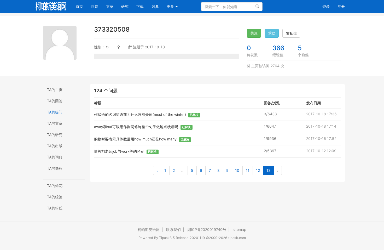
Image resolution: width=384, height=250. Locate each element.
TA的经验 (54, 197)
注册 (341, 6)
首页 (81, 6)
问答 (94, 6)
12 (258, 170)
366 (278, 48)
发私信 (291, 33)
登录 (326, 6)
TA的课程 (54, 168)
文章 (109, 6)
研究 (125, 6)
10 (237, 170)
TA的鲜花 (54, 185)
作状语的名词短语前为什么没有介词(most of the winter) (140, 114)
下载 (140, 6)
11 (247, 170)
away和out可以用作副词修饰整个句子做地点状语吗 (136, 126)
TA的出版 (54, 146)
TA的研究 (54, 134)
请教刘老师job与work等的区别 (119, 151)
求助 (271, 33)
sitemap (239, 229)
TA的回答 (54, 101)
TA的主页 (54, 89)
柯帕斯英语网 (149, 229)
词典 (155, 6)
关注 (254, 33)
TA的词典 (54, 157)
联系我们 (173, 229)
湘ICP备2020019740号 (206, 229)
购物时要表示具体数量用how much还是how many (135, 139)
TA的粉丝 (54, 208)
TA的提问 (54, 112)
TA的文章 (54, 123)
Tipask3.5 (167, 238)
